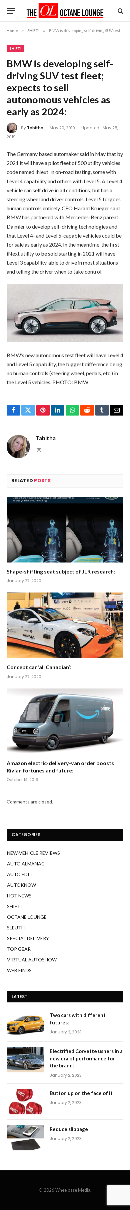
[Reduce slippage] (25, 1137)
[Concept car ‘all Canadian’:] (65, 625)
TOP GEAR (19, 949)
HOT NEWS (19, 895)
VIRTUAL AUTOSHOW (32, 959)
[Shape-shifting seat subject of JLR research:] (65, 530)
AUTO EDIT (20, 874)
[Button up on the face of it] (25, 1101)
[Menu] (11, 10)
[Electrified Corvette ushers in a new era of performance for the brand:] (25, 1059)
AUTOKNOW (21, 885)
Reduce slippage (69, 1129)
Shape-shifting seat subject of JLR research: (61, 571)
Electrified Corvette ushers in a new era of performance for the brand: (86, 1058)
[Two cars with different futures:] (25, 1023)
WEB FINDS (19, 970)
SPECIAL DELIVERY (28, 938)
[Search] (119, 10)
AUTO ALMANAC (26, 863)
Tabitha (35, 128)
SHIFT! (15, 48)
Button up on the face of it (81, 1093)
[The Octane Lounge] (65, 11)
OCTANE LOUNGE (27, 917)
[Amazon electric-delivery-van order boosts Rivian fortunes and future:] (65, 721)
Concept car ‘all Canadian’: (39, 667)
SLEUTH (16, 927)
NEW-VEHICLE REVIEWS (33, 853)
